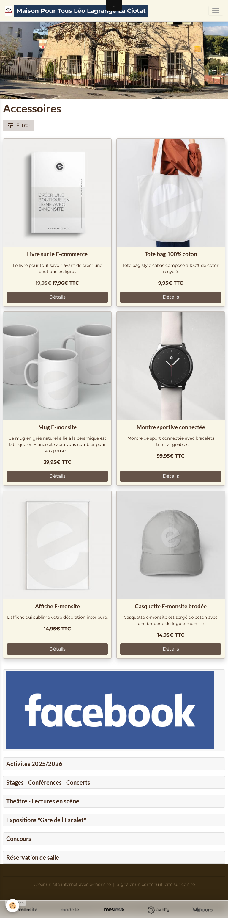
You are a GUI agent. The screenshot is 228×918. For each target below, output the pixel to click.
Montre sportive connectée (171, 427)
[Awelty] (158, 910)
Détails (57, 297)
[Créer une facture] (202, 910)
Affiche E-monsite (57, 606)
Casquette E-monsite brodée (171, 606)
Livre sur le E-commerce (57, 253)
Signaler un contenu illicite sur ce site (156, 884)
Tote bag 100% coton (171, 253)
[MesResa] (114, 910)
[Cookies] (12, 905)
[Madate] (70, 910)
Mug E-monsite (57, 427)
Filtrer (23, 125)
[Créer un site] (25, 910)
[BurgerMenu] (215, 11)
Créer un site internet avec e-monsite (72, 884)
